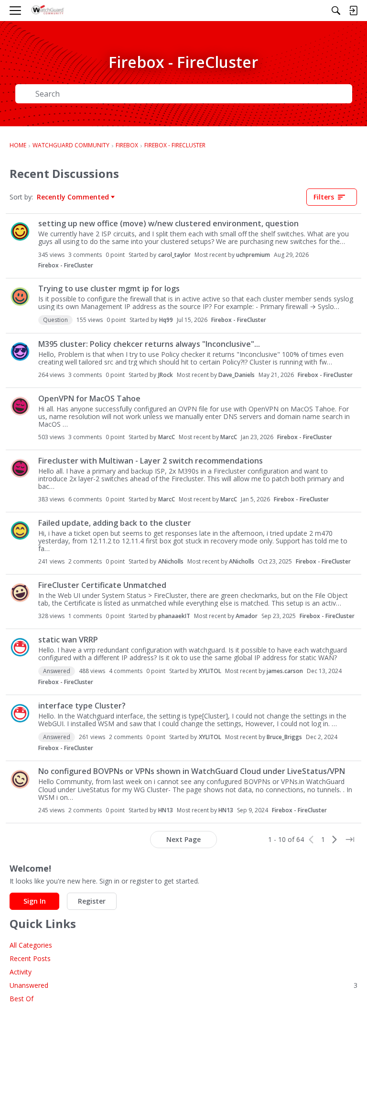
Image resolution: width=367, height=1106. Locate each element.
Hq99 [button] (166, 320)
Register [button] (92, 901)
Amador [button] (247, 616)
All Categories (31, 945)
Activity (21, 971)
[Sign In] (353, 10)
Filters (323, 196)
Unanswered (183, 985)
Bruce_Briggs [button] (284, 737)
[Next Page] (334, 839)
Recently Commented (73, 197)
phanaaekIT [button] (174, 616)
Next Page (183, 839)
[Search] (336, 10)
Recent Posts (30, 958)
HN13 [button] (165, 810)
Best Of (21, 998)
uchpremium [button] (253, 255)
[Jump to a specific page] (349, 839)
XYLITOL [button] (210, 671)
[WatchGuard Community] (48, 11)
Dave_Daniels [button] (236, 375)
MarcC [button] (166, 437)
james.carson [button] (285, 671)
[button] (20, 231)
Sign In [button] (34, 901)
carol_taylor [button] (174, 255)
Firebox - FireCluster (65, 265)
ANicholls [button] (171, 561)
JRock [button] (165, 375)
